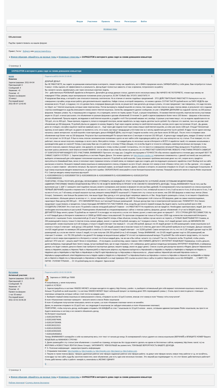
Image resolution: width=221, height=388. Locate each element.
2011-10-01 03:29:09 (63, 272)
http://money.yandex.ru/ (143, 155)
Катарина (13, 272)
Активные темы (110, 29)
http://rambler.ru (74, 351)
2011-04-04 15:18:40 (63, 76)
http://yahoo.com (130, 351)
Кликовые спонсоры (69, 57)
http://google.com (103, 351)
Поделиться (50, 76)
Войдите (26, 51)
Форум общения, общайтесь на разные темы (33, 57)
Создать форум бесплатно (37, 383)
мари (11, 76)
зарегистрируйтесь (42, 51)
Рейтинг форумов (16, 383)
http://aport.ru (116, 351)
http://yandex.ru (88, 351)
